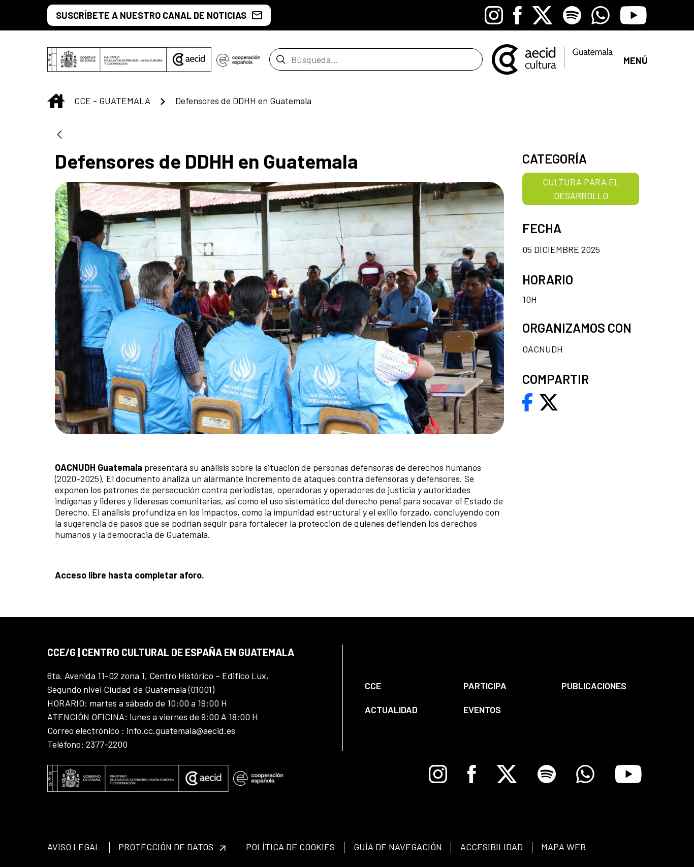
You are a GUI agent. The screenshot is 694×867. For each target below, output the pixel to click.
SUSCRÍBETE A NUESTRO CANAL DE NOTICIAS (151, 15)
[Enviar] (280, 59)
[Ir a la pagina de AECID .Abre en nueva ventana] (189, 59)
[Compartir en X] (549, 401)
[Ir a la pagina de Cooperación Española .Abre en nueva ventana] (238, 59)
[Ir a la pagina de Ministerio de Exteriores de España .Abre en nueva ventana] (107, 59)
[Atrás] (59, 135)
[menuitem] (405, 686)
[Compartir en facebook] (527, 401)
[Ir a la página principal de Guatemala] (553, 58)
